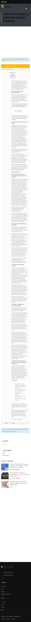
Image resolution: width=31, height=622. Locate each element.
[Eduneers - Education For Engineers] (6, 6)
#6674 (28, 69)
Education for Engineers (7, 616)
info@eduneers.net (8, 575)
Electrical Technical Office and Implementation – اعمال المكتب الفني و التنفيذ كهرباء (19, 474)
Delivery (13, 619)
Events (3, 604)
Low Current (6, 455)
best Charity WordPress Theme (20, 105)
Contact (3, 591)
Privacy (3, 619)
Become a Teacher (5, 594)
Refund (8, 619)
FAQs (2, 610)
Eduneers (17, 616)
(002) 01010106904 (8, 572)
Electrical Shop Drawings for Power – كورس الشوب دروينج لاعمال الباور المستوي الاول (19, 483)
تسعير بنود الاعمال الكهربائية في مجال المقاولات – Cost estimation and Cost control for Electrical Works (19, 465)
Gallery (3, 607)
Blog (4, 453)
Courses (3, 602)
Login (5, 1)
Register (2, 1)
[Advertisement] (15, 40)
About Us (3, 586)
